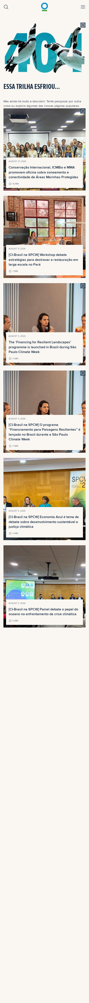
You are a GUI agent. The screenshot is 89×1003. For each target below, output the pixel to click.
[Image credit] (83, 25)
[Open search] (6, 7)
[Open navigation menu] (83, 7)
